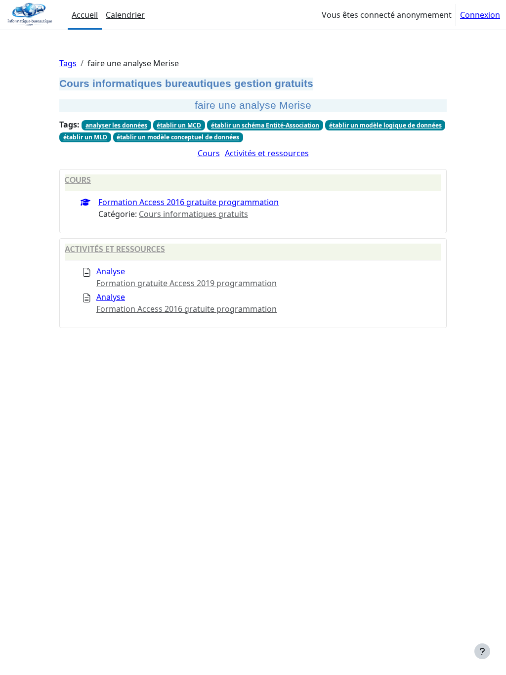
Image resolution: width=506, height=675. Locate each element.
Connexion (480, 14)
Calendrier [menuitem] (125, 14)
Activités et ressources (267, 153)
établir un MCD (179, 125)
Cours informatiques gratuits (193, 214)
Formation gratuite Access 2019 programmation (186, 283)
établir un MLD (85, 137)
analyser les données (116, 125)
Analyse (110, 271)
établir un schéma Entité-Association (265, 125)
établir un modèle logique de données (385, 125)
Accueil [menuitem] (85, 14)
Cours (209, 153)
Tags (68, 63)
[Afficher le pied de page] (482, 651)
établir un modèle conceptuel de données (178, 137)
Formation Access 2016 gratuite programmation (188, 202)
